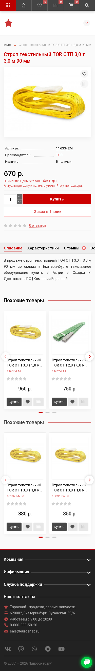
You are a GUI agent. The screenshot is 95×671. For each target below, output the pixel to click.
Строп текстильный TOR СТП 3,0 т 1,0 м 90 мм (69, 488)
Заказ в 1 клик (47, 211)
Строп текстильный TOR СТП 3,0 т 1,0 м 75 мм (24, 488)
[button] (41, 412)
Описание (13, 248)
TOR (59, 155)
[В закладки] (84, 74)
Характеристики (43, 248)
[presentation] (5, 356)
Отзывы (74, 248)
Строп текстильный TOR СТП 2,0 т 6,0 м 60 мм (69, 363)
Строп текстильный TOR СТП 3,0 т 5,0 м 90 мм (24, 363)
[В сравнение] (84, 84)
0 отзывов (37, 225)
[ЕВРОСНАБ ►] (8, 22)
